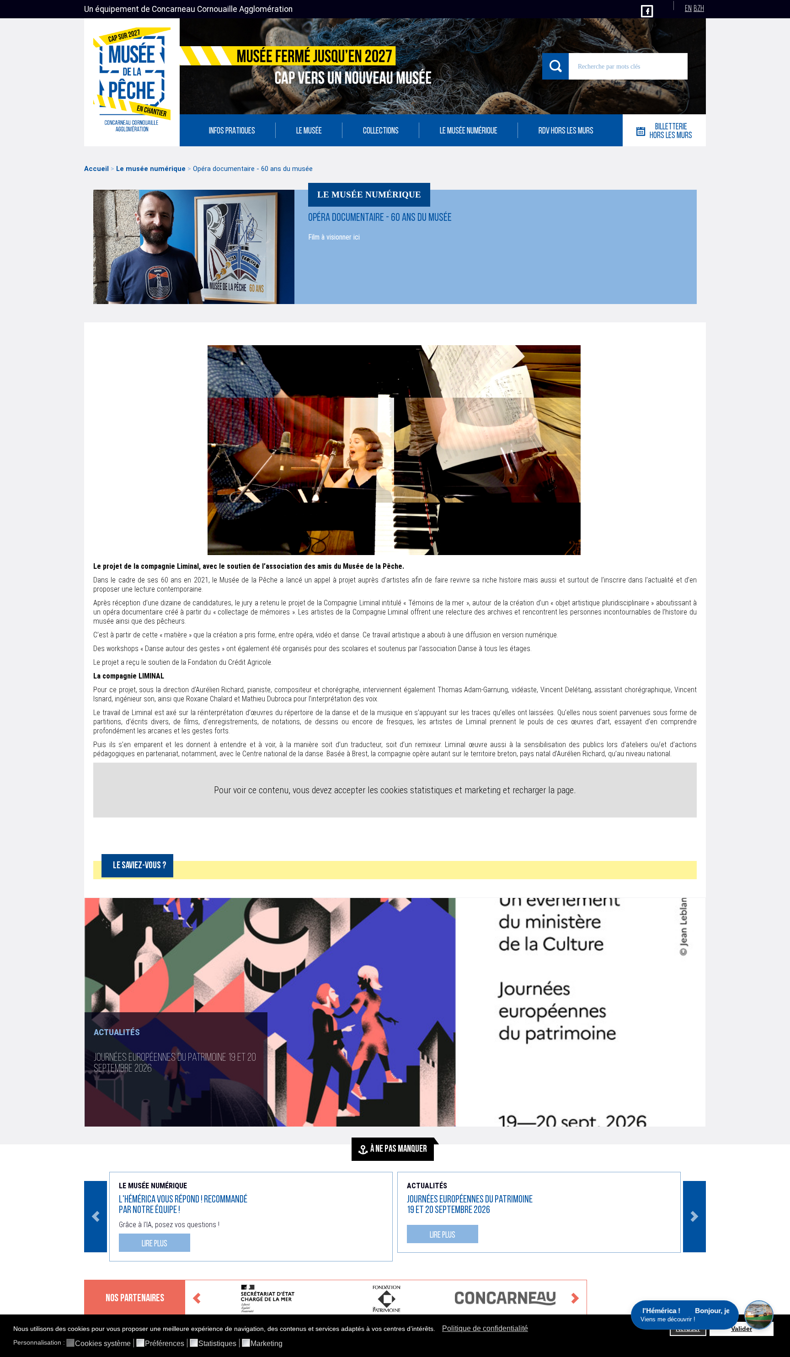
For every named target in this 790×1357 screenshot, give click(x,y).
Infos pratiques (232, 131)
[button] (437, 1329)
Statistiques (217, 1343)
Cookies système (103, 1343)
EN (688, 9)
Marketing (267, 1343)
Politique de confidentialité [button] (485, 1328)
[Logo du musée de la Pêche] (132, 82)
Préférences (164, 1343)
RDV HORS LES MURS (566, 131)
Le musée (309, 131)
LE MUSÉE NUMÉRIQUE (468, 131)
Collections (381, 131)
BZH (699, 9)
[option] (395, 1012)
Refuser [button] (688, 1328)
